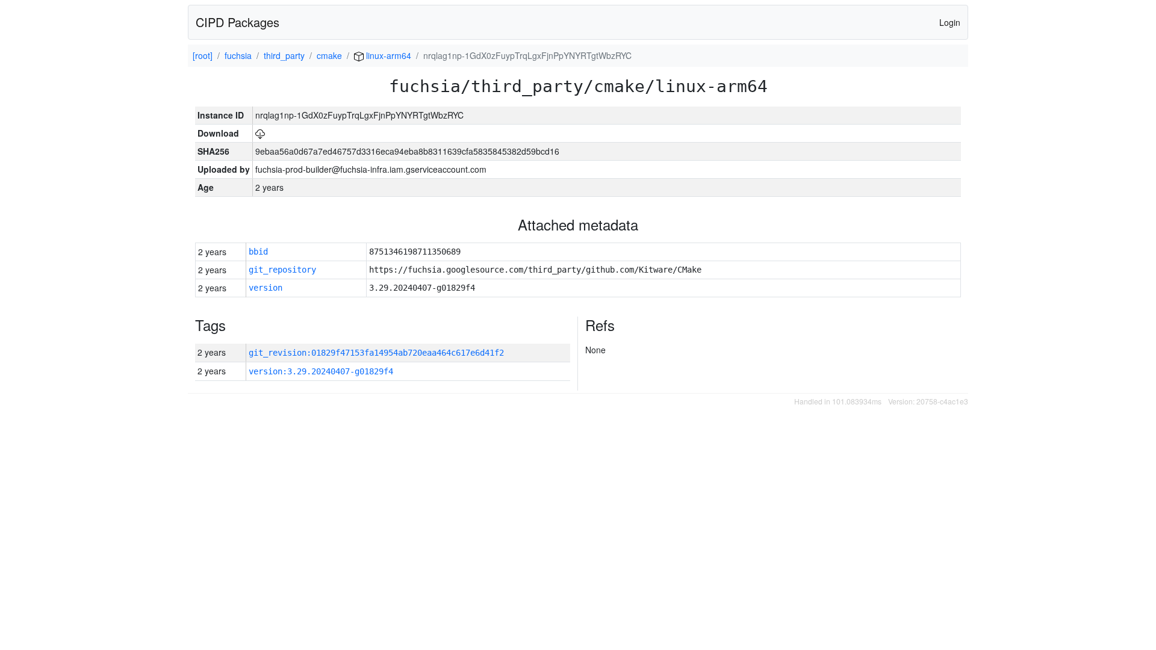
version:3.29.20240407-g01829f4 (321, 371)
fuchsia (238, 55)
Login (949, 22)
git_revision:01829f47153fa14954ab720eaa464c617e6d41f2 (376, 353)
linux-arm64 (387, 55)
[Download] (260, 133)
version (265, 287)
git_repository (282, 269)
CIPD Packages (237, 22)
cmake (329, 55)
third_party (284, 55)
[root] (203, 55)
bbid (258, 251)
